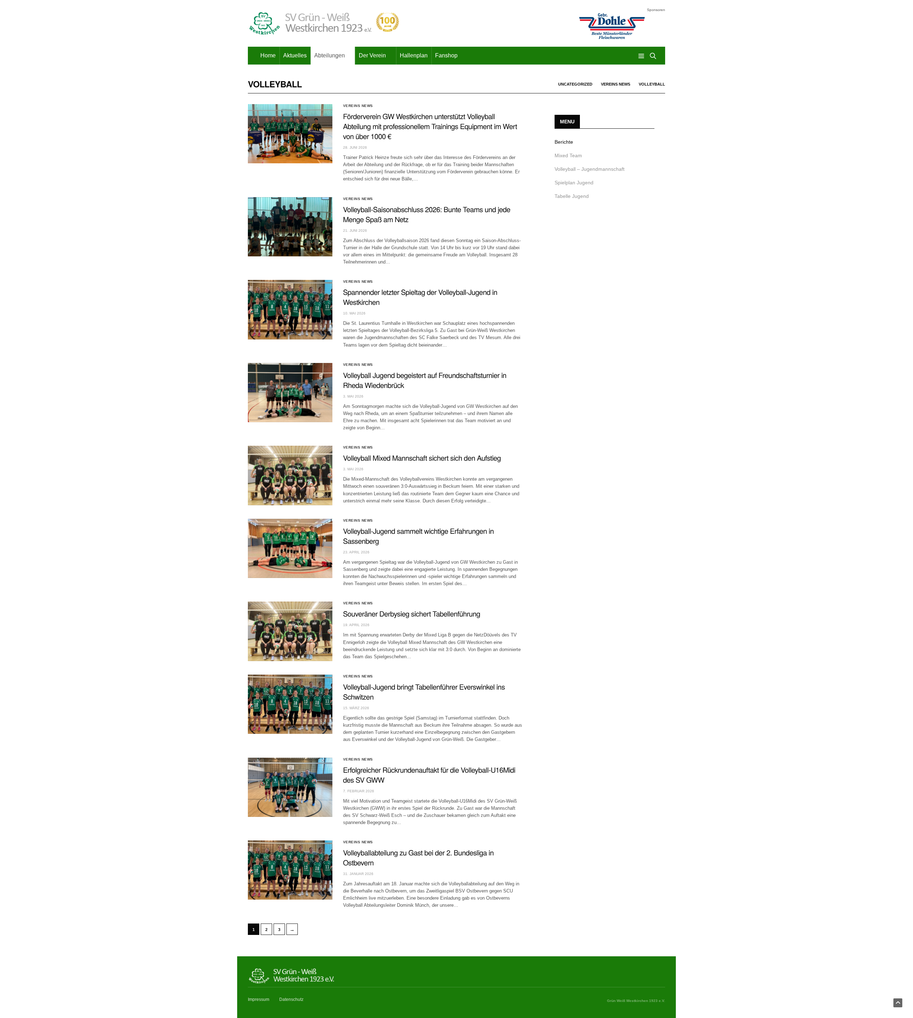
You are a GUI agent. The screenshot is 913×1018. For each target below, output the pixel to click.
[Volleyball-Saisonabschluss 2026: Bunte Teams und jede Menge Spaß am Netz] (290, 226)
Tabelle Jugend (572, 196)
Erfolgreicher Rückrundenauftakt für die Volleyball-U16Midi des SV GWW (429, 774)
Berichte (564, 142)
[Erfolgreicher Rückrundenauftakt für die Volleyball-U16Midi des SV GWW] (290, 787)
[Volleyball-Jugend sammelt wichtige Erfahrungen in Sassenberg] (290, 548)
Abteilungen (329, 55)
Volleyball (652, 84)
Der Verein (372, 55)
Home (268, 55)
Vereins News (615, 84)
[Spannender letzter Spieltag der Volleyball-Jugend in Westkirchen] (290, 309)
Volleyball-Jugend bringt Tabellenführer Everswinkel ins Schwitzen (424, 691)
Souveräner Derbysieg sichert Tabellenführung (411, 613)
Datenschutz (291, 999)
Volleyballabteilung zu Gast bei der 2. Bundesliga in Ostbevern (418, 857)
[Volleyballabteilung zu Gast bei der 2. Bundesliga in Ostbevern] (290, 870)
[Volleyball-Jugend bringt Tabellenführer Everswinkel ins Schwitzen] (290, 704)
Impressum (258, 999)
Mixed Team (568, 155)
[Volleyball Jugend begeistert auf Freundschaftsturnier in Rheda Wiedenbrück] (290, 392)
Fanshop (446, 55)
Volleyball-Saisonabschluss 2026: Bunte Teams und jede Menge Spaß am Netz (426, 214)
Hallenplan (414, 55)
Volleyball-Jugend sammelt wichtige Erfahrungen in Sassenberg (418, 536)
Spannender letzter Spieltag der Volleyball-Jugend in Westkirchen (420, 297)
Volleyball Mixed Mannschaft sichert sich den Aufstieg (422, 457)
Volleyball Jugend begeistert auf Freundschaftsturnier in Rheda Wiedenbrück (424, 380)
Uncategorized (575, 84)
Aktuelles (295, 55)
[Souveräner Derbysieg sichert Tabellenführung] (290, 631)
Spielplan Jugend (574, 182)
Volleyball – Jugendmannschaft (589, 169)
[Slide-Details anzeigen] (611, 26)
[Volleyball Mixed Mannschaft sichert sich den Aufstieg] (290, 475)
